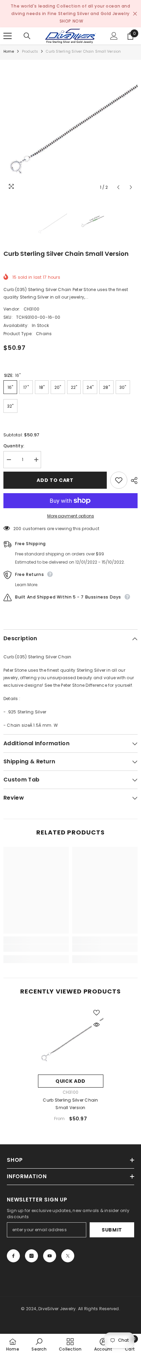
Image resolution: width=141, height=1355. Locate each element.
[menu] (7, 36)
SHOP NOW (72, 21)
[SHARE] (132, 480)
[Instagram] (31, 1255)
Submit (112, 1229)
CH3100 (31, 309)
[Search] (27, 36)
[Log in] (114, 36)
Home (8, 51)
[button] (118, 187)
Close (135, 13)
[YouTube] (49, 1255)
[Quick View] (96, 1024)
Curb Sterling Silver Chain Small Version (70, 1103)
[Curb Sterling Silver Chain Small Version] (70, 1038)
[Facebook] (13, 1255)
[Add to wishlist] (118, 480)
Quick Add (70, 1081)
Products (30, 51)
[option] (70, 127)
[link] (36, 948)
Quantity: (13, 446)
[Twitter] (67, 1255)
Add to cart (55, 480)
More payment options (70, 516)
